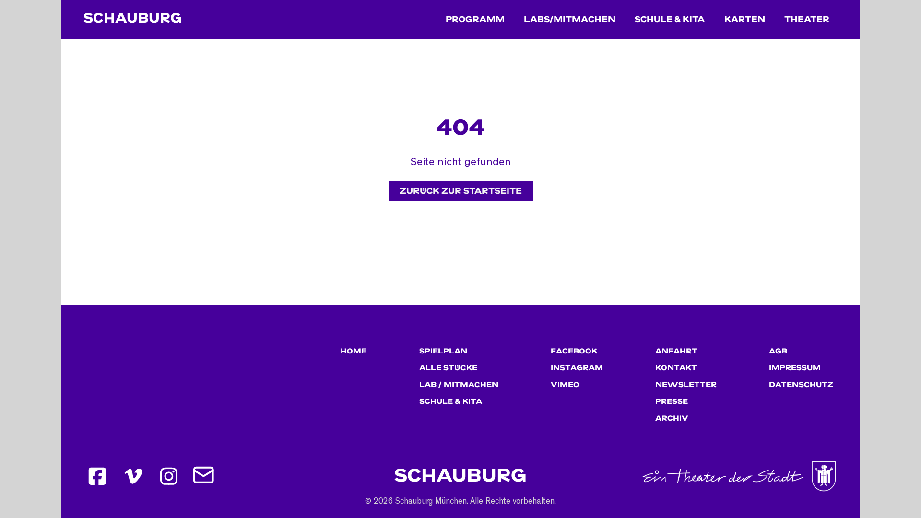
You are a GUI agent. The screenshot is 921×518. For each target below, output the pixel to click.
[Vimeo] (133, 476)
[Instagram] (169, 476)
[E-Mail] (205, 476)
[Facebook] (97, 476)
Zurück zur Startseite (461, 191)
